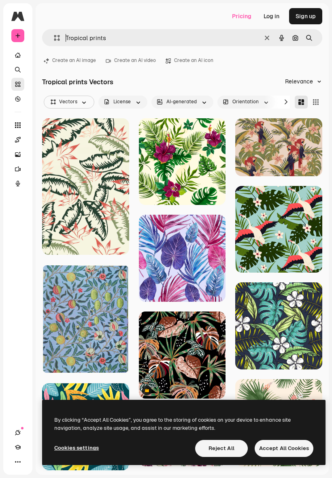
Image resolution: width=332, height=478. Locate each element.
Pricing (241, 16)
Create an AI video (135, 60)
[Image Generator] (17, 154)
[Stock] (17, 84)
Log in (271, 16)
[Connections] (17, 432)
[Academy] (17, 447)
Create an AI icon (193, 60)
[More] (17, 461)
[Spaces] (17, 139)
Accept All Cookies (284, 448)
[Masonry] (301, 102)
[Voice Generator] (17, 183)
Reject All (221, 448)
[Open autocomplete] (54, 38)
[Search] (17, 69)
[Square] (315, 102)
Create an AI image (74, 60)
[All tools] (17, 125)
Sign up (306, 16)
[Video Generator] (17, 168)
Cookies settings (76, 447)
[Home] (17, 55)
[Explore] (17, 98)
